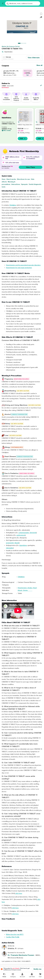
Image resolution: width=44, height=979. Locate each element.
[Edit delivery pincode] (41, 85)
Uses (3, 179)
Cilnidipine (12, 205)
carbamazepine (23, 532)
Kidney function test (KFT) (14, 934)
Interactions (15, 184)
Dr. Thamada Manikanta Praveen (21, 955)
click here (18, 893)
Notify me (37, 969)
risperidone (23, 545)
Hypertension (8, 52)
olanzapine (9, 548)
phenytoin (33, 532)
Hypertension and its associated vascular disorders (23, 265)
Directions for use (23, 179)
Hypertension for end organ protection (19, 267)
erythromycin (20, 535)
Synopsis (24, 184)
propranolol (10, 543)
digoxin (16, 543)
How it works (11, 179)
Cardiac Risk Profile (12, 937)
